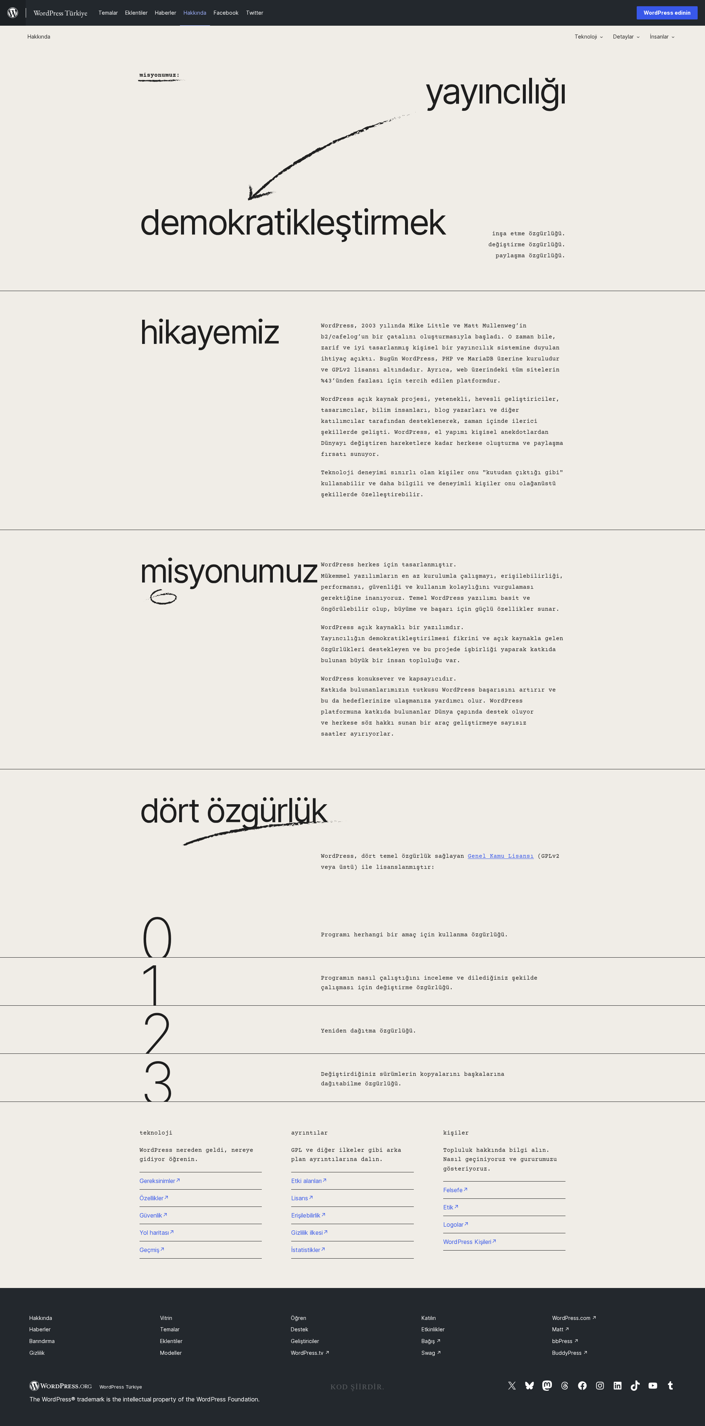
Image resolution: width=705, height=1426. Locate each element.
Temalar (170, 1329)
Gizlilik (37, 1353)
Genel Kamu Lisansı (501, 856)
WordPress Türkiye (121, 1387)
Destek (299, 1329)
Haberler (40, 1329)
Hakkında (40, 1318)
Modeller (171, 1353)
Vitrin (166, 1318)
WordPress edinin (667, 13)
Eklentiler (171, 1341)
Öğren (298, 1318)
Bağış (431, 1341)
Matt (561, 1329)
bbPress (565, 1341)
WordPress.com (574, 1318)
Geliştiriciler (305, 1341)
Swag (431, 1353)
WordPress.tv (310, 1353)
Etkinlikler (433, 1329)
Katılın (429, 1318)
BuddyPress (570, 1353)
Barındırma (42, 1341)
